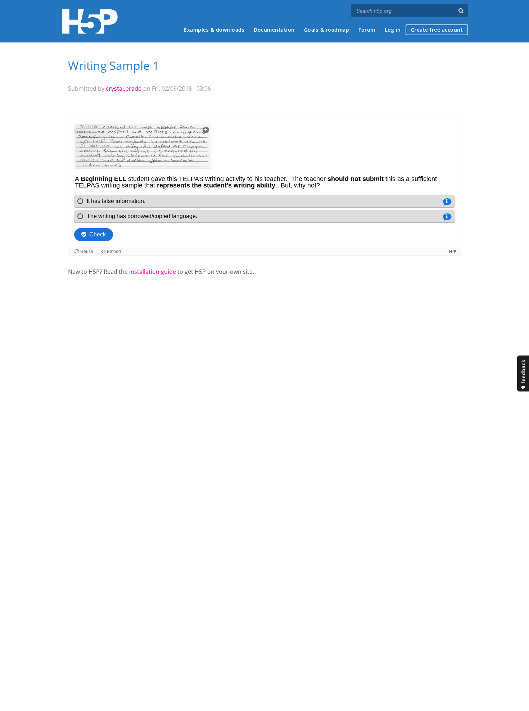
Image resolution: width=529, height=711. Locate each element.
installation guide (152, 272)
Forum (366, 29)
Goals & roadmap (326, 29)
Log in (393, 29)
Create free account (437, 29)
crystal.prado (124, 88)
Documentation (274, 29)
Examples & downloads (214, 29)
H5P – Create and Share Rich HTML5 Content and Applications (90, 21)
